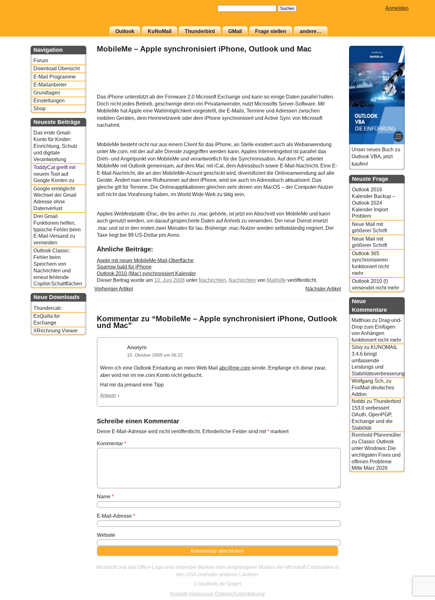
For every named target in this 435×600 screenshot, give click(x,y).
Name (105, 496)
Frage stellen (270, 31)
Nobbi (358, 401)
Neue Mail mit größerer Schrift (369, 228)
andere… (311, 31)
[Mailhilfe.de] (66, 16)
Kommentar (111, 443)
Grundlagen (46, 92)
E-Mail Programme (54, 76)
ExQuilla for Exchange (46, 319)
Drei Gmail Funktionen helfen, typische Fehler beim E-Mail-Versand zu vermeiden (57, 229)
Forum (40, 60)
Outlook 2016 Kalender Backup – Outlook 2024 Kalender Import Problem (373, 203)
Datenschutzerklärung (240, 594)
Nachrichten (212, 280)
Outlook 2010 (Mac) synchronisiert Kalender (146, 273)
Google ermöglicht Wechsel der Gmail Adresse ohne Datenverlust (54, 198)
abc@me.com (234, 368)
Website (106, 535)
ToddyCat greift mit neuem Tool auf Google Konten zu (54, 174)
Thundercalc (47, 308)
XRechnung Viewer (55, 330)
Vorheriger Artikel (113, 288)
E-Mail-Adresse (116, 516)
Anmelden (397, 8)
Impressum (201, 594)
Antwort (108, 395)
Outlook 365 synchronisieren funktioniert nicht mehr (370, 263)
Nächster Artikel (323, 288)
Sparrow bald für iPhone (124, 266)
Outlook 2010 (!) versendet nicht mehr (375, 284)
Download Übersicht (56, 68)
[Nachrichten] (322, 89)
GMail (235, 31)
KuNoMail (159, 31)
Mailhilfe (276, 280)
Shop (39, 108)
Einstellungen (49, 100)
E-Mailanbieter (50, 84)
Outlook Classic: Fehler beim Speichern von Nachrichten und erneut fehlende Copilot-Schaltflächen (57, 267)
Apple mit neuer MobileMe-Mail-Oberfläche (145, 260)
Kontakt (179, 594)
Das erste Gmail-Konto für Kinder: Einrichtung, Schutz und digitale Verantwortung (55, 146)
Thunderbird (200, 31)
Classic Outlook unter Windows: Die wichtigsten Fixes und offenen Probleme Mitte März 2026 (376, 455)
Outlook (124, 31)
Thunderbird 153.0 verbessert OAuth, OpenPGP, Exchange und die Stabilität (376, 414)
